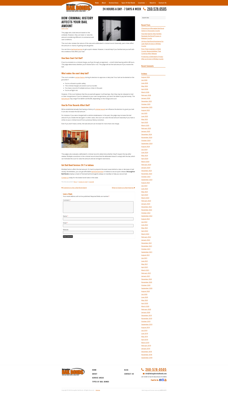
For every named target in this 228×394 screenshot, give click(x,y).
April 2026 (144, 89)
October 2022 (145, 213)
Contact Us (163, 3)
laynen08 (91, 182)
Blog (126, 370)
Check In (153, 3)
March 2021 (145, 270)
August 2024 (145, 147)
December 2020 (146, 279)
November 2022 (146, 210)
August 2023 (145, 183)
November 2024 (146, 137)
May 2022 (144, 228)
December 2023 (146, 171)
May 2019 (144, 337)
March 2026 (145, 92)
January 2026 (145, 98)
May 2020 (144, 300)
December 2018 (146, 352)
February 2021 (146, 273)
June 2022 (144, 225)
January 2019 (145, 349)
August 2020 (145, 291)
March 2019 (145, 343)
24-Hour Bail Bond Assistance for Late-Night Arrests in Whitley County (152, 43)
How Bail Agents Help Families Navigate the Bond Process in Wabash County (151, 36)
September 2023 (146, 180)
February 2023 (146, 201)
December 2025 (146, 101)
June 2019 (144, 334)
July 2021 (144, 258)
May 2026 (144, 86)
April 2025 (144, 122)
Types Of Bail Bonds (128, 3)
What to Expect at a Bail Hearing (123, 188)
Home (97, 3)
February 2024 (146, 165)
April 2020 (144, 303)
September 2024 (146, 144)
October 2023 (145, 177)
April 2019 (144, 340)
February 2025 (146, 128)
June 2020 (144, 297)
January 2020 (145, 312)
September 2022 (146, 216)
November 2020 (146, 282)
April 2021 (144, 267)
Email (65, 223)
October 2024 (145, 140)
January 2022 (145, 240)
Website (65, 230)
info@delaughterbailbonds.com (156, 373)
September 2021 (146, 252)
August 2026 (145, 77)
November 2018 (146, 355)
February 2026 (146, 95)
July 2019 (144, 330)
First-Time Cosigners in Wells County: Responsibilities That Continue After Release (151, 51)
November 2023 (146, 174)
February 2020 (146, 309)
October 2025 (145, 104)
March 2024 (145, 162)
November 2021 (146, 246)
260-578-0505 (157, 8)
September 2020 (146, 288)
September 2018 (146, 358)
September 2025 (146, 107)
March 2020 (145, 306)
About (104, 3)
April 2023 (144, 195)
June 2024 (144, 153)
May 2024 (144, 156)
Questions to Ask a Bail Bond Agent (75, 188)
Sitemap (98, 390)
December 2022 (146, 207)
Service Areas (113, 3)
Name (65, 216)
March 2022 (145, 234)
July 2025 (144, 113)
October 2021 (145, 249)
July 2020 (144, 294)
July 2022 (144, 222)
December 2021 (146, 243)
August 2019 (145, 327)
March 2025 (145, 125)
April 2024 (144, 159)
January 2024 (145, 168)
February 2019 (146, 346)
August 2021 (145, 255)
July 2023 (144, 186)
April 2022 (144, 231)
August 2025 (145, 110)
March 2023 (145, 198)
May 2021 (144, 264)
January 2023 (145, 204)
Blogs (75, 182)
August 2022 (145, 219)
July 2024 (144, 150)
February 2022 (146, 237)
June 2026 (144, 83)
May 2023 (144, 192)
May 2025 (144, 119)
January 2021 (145, 276)
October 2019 (145, 321)
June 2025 (144, 116)
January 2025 (145, 131)
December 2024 (146, 134)
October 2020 (145, 285)
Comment (67, 200)
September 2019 (146, 324)
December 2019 (146, 315)
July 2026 (144, 80)
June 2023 (144, 189)
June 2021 (144, 261)
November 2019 (146, 318)
